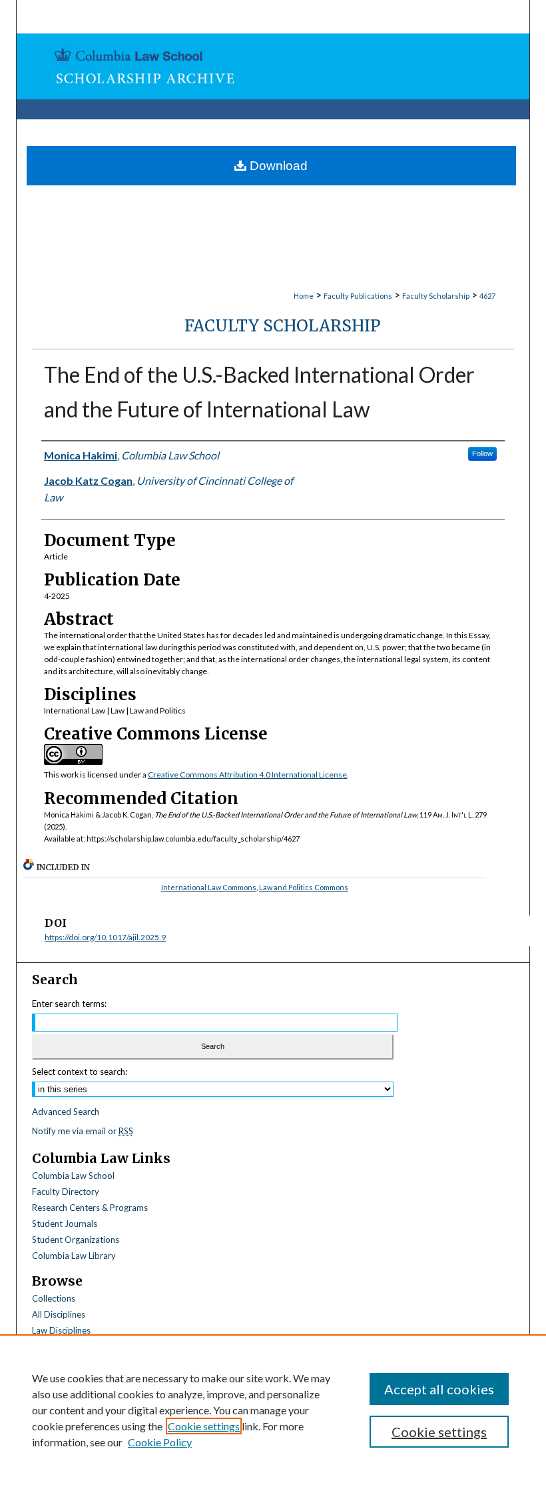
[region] (273, 1409)
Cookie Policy (160, 1442)
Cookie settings (204, 1426)
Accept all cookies (439, 1389)
